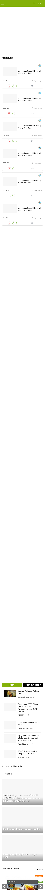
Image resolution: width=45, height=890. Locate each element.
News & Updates (23, 744)
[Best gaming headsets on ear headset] (22, 808)
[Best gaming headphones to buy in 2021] (22, 836)
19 (33, 697)
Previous (4, 886)
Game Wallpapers (23, 697)
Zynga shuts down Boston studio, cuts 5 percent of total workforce (28, 738)
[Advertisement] (22, 30)
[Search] (34, 3)
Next (40, 886)
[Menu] (3, 3)
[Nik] (39, 66)
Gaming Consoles (23, 728)
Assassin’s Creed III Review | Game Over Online (29, 72)
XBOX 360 (6, 81)
